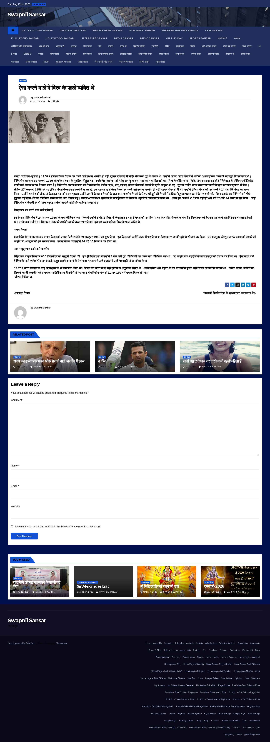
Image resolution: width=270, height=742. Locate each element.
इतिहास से (230, 54)
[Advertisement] (135, 159)
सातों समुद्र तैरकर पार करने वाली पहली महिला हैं (212, 361)
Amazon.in (255, 643)
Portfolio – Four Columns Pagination (181, 692)
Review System (195, 713)
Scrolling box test (186, 720)
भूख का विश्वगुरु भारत (252, 734)
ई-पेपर (14, 54)
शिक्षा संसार (247, 46)
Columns (224, 650)
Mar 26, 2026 (214, 592)
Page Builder (224, 685)
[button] (260, 46)
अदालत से (60, 46)
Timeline (236, 727)
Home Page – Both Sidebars (247, 664)
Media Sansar (123, 38)
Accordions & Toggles (174, 643)
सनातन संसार (31, 61)
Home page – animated (249, 657)
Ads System (211, 643)
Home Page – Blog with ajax (219, 664)
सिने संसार (87, 54)
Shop (199, 720)
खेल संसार (87, 46)
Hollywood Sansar (60, 38)
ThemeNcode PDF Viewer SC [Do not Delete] (209, 727)
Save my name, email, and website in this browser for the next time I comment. (58, 526)
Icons (200, 678)
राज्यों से (123, 46)
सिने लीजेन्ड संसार (105, 54)
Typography (229, 734)
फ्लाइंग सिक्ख (23, 293)
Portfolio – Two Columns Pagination (158, 706)
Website (15, 506)
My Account (159, 685)
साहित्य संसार (213, 54)
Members (255, 678)
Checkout (213, 650)
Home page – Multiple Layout (246, 671)
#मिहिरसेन (55, 101)
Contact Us (235, 650)
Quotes (172, 713)
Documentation (162, 657)
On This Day (174, 38)
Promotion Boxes (158, 713)
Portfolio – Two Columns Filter (246, 699)
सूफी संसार (160, 61)
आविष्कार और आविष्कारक (21, 46)
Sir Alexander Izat (93, 586)
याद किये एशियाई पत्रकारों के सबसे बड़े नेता (36, 584)
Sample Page (225, 713)
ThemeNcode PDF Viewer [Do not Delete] (168, 727)
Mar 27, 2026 (150, 592)
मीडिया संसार (71, 54)
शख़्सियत (180, 46)
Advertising (243, 643)
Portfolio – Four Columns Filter (246, 685)
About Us (157, 643)
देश (100, 46)
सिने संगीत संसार (145, 54)
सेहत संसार (245, 54)
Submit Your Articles (231, 720)
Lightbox (238, 678)
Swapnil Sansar (27, 14)
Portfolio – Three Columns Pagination (213, 699)
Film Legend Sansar (25, 38)
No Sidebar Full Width (206, 685)
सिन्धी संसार (144, 61)
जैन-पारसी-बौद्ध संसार (103, 61)
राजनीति (155, 46)
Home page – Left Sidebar (219, 671)
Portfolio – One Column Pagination (244, 692)
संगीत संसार (164, 54)
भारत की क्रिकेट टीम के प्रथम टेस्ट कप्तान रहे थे (228, 293)
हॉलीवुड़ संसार (126, 54)
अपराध (73, 46)
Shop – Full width (211, 720)
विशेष (192, 46)
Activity (199, 643)
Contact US (247, 650)
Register (181, 713)
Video (239, 734)
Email (15, 486)
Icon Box (192, 678)
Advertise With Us (227, 643)
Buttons (196, 650)
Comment (17, 400)
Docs (257, 650)
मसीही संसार (83, 61)
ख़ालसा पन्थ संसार (63, 61)
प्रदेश (110, 46)
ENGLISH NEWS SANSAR (108, 30)
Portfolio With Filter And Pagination (192, 706)
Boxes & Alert (155, 650)
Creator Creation (73, 30)
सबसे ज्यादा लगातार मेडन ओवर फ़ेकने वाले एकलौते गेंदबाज (48, 361)
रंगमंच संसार (196, 54)
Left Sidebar (226, 678)
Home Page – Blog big (193, 664)
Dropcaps (176, 657)
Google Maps (189, 657)
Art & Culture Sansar (37, 30)
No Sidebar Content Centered (181, 685)
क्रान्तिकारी (222, 38)
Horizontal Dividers (176, 678)
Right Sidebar (210, 713)
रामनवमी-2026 (214, 586)
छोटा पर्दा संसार (229, 46)
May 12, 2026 (23, 592)
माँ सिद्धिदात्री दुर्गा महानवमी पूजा (159, 586)
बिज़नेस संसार (139, 46)
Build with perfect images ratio (177, 650)
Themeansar (61, 643)
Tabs (244, 720)
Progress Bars (253, 706)
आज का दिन (44, 46)
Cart (204, 650)
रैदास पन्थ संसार (126, 61)
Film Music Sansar (142, 30)
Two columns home (251, 727)
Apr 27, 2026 (86, 592)
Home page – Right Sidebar (153, 678)
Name (15, 465)
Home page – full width (195, 671)
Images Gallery (212, 678)
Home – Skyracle (229, 657)
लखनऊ (237, 38)
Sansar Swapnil (45, 592)
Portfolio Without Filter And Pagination (227, 706)
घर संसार (15, 61)
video (28, 54)
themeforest (254, 720)
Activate (190, 643)
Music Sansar (149, 38)
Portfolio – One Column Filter (213, 692)
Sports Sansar (200, 38)
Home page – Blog (172, 664)
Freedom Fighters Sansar (180, 30)
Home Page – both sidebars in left (166, 671)
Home (148, 643)
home (216, 657)
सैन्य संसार (54, 54)
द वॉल (101, 361)
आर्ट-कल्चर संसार (209, 46)
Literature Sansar (94, 38)
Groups (200, 657)
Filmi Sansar (213, 30)
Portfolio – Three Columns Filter (179, 699)
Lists (247, 678)
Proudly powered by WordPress (22, 643)
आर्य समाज (179, 54)
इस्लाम (46, 61)
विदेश (167, 46)
